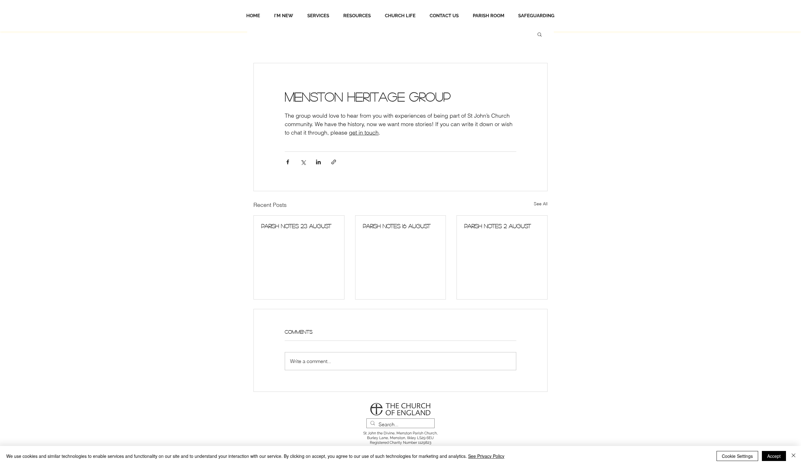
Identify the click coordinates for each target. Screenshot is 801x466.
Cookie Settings (737, 456)
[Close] (793, 456)
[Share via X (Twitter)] (303, 162)
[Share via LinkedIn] (318, 162)
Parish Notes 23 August (296, 226)
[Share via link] (334, 162)
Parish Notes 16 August (397, 226)
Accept (774, 456)
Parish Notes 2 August (497, 226)
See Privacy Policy (486, 456)
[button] (540, 34)
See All (541, 204)
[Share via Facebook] (288, 162)
